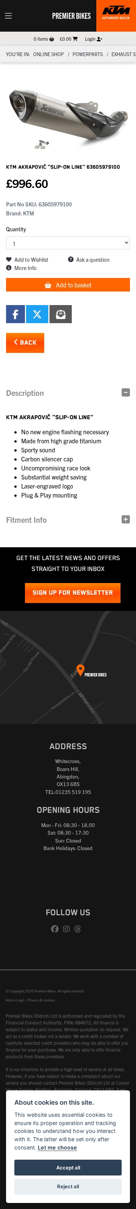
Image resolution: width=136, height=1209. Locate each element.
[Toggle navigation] (8, 16)
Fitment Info (26, 519)
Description (25, 392)
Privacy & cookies (41, 1000)
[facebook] (57, 929)
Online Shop (48, 54)
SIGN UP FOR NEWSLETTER (72, 593)
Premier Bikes (71, 15)
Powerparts (88, 54)
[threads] (79, 929)
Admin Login (15, 1000)
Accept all (68, 1168)
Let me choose (57, 1147)
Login (91, 38)
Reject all (68, 1186)
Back (27, 343)
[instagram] (68, 929)
